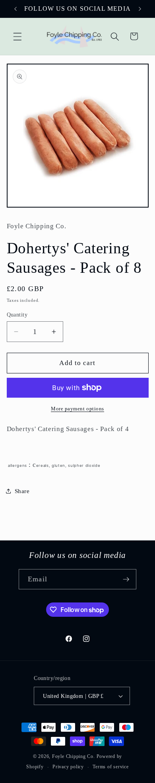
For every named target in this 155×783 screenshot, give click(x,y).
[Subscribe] (126, 579)
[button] (17, 36)
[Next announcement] (140, 8)
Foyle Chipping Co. (73, 756)
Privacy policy (68, 766)
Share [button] (22, 491)
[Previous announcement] (15, 8)
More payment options (77, 409)
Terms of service (110, 766)
